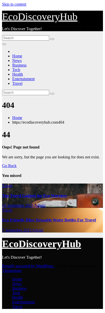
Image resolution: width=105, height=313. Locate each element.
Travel (17, 83)
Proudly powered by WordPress (28, 266)
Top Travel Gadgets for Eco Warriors (34, 195)
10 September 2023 (18, 205)
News (17, 60)
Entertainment (23, 79)
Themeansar (11, 270)
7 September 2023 (17, 230)
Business (19, 65)
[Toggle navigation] (4, 44)
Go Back (9, 165)
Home (17, 56)
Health (17, 74)
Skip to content (14, 4)
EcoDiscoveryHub (39, 16)
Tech (16, 70)
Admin (39, 205)
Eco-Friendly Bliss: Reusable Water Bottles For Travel (49, 220)
